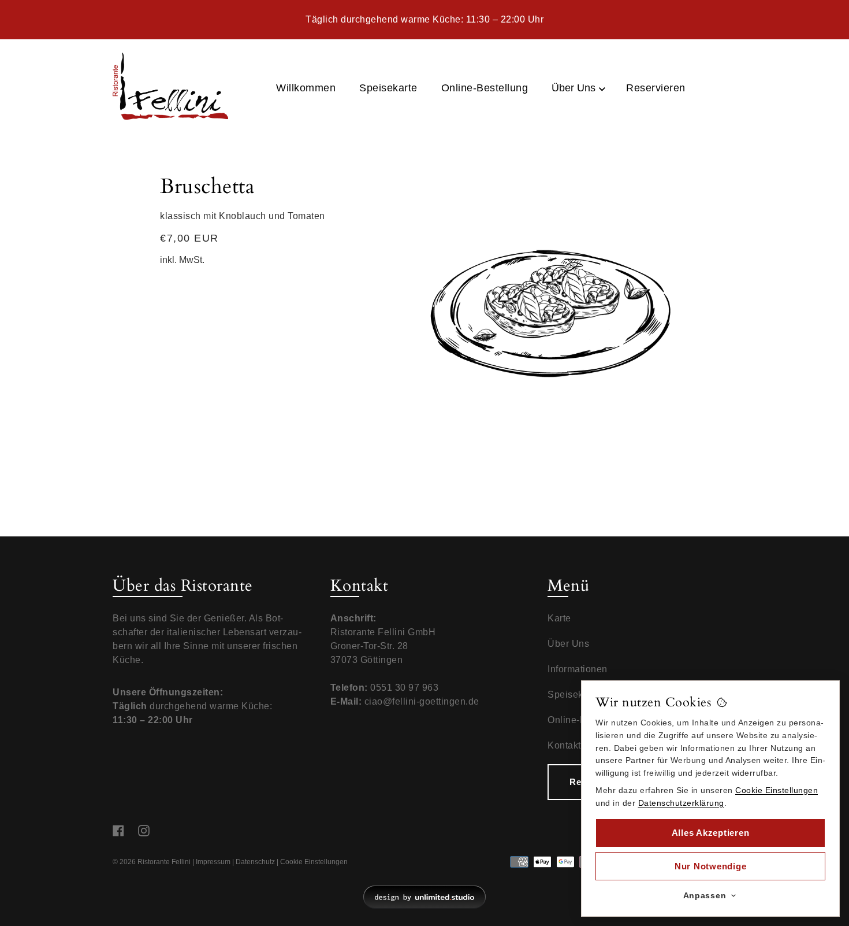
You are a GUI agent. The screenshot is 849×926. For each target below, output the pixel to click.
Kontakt (564, 745)
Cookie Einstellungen (314, 862)
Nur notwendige (711, 866)
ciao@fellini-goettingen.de (421, 701)
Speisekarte (574, 694)
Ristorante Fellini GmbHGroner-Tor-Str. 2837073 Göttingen (383, 646)
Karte (559, 618)
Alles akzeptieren (711, 833)
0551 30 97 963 (404, 687)
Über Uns (575, 88)
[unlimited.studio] (424, 897)
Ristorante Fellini (164, 862)
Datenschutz (255, 862)
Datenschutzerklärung (681, 803)
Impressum (213, 862)
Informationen (578, 669)
